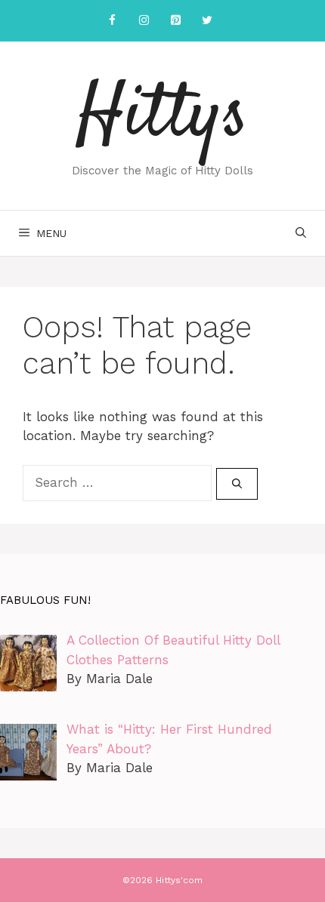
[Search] (237, 484)
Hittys (162, 117)
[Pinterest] (175, 21)
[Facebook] (112, 21)
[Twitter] (207, 21)
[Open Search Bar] (301, 233)
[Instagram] (143, 21)
